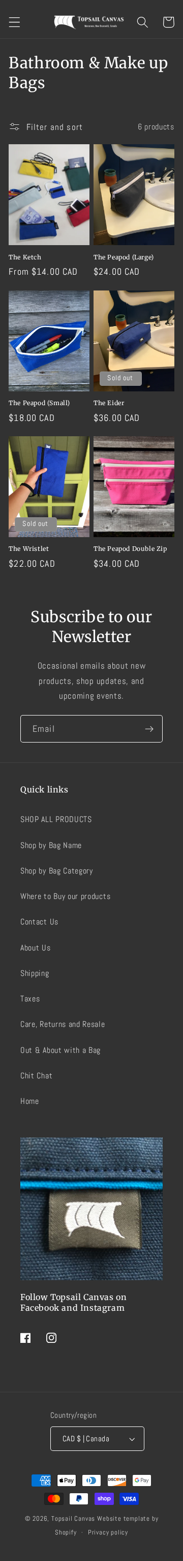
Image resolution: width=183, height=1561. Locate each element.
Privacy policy (108, 1532)
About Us (35, 947)
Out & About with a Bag (60, 1050)
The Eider (109, 403)
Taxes (30, 998)
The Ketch (25, 257)
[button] (14, 22)
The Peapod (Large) (124, 257)
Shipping (34, 973)
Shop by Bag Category (56, 870)
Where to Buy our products (65, 896)
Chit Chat (36, 1075)
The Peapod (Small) (39, 403)
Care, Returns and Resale (62, 1024)
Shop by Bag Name (51, 845)
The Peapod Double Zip (130, 548)
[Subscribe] (149, 729)
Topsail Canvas (73, 1519)
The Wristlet (29, 548)
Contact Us (39, 921)
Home (29, 1101)
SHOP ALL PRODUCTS (56, 819)
